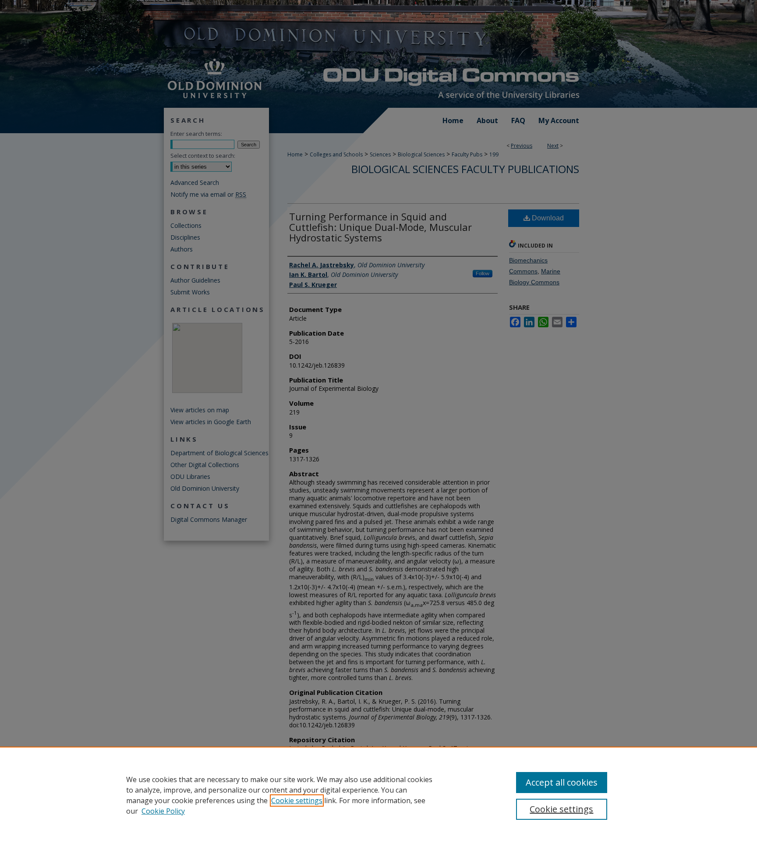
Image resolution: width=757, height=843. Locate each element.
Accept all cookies (562, 782)
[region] (378, 795)
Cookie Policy (163, 811)
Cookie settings (296, 800)
